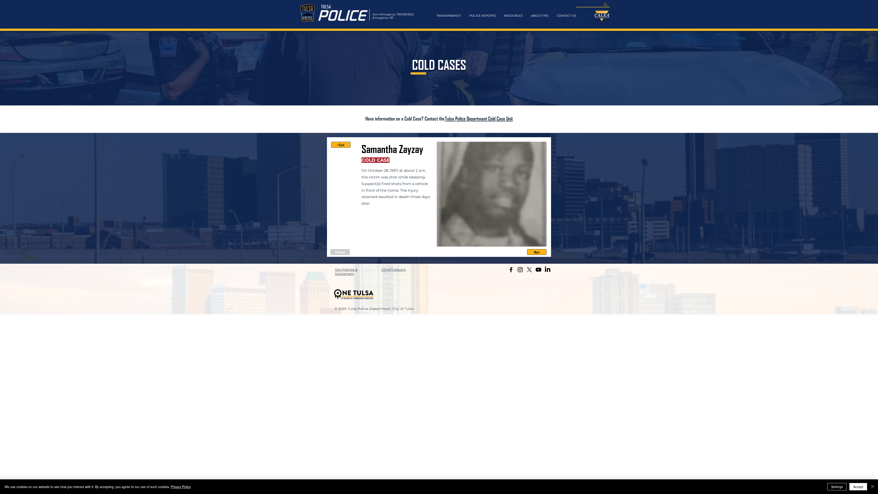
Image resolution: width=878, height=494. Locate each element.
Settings (837, 486)
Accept (858, 486)
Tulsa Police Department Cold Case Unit (479, 118)
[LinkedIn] (547, 269)
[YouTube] (538, 269)
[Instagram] (520, 269)
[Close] (872, 486)
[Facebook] (511, 269)
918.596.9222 (405, 14)
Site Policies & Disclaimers (346, 272)
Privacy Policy (181, 486)
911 (391, 17)
